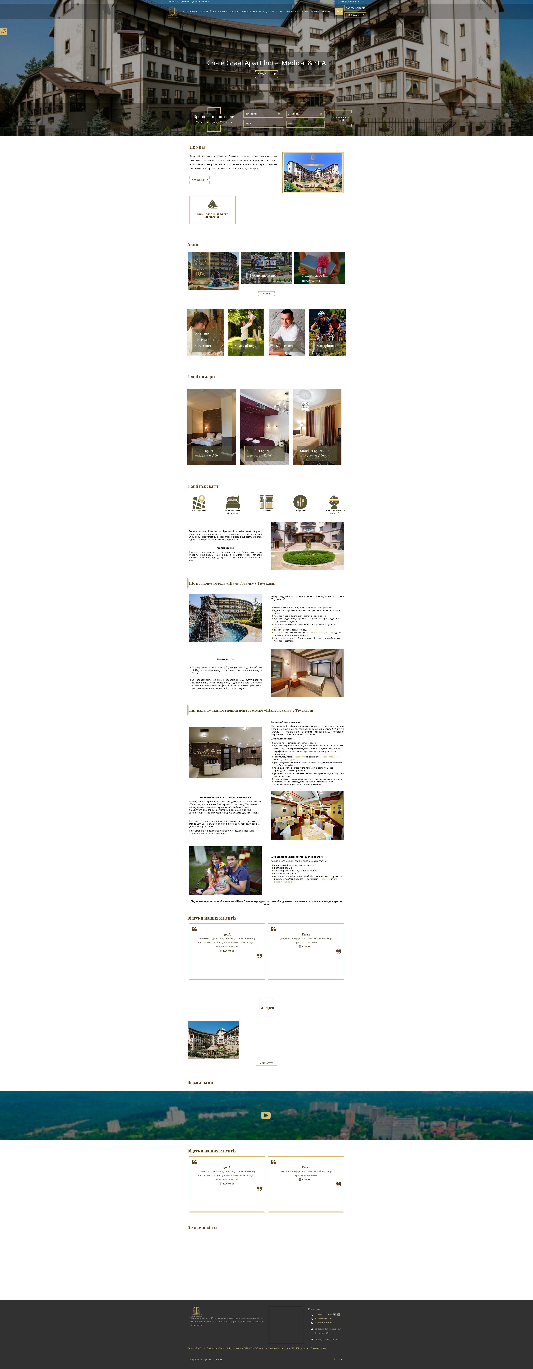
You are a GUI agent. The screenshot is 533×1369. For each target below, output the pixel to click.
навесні (288, 881)
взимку (325, 878)
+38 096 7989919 (323, 1322)
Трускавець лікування (268, 1348)
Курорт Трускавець (209, 1348)
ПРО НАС (304, 11)
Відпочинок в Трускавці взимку (312, 1348)
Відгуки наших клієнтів (212, 918)
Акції (192, 244)
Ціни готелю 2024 (288, 1348)
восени (278, 881)
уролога (294, 759)
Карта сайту (193, 1348)
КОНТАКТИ (327, 11)
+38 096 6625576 (323, 1314)
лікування (279, 627)
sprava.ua (217, 1359)
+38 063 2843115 (323, 1318)
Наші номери (201, 376)
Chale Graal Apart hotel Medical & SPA (213, 1040)
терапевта (300, 756)
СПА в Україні (250, 1348)
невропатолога (330, 756)
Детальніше (266, 74)
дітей (313, 865)
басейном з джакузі (317, 632)
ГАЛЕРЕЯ (315, 11)
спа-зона (278, 632)
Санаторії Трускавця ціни (231, 1348)
